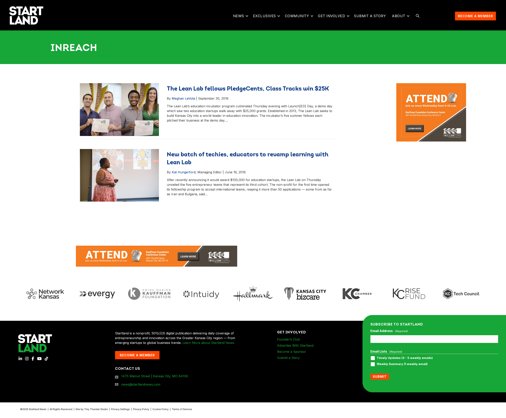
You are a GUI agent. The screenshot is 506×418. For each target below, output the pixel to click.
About (398, 16)
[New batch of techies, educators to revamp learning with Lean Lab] (119, 175)
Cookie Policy (160, 409)
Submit (380, 376)
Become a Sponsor (291, 352)
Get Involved (331, 16)
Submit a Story (370, 16)
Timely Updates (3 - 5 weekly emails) (405, 358)
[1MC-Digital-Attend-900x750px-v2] (431, 86)
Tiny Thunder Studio (96, 409)
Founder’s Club (288, 339)
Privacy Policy (141, 409)
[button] (247, 16)
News (238, 16)
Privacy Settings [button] (120, 409)
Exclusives (264, 16)
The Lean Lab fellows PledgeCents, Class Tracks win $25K (248, 89)
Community (297, 16)
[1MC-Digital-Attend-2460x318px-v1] (156, 256)
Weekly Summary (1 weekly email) (402, 364)
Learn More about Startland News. (208, 343)
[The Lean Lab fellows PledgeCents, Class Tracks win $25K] (119, 109)
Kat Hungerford (183, 172)
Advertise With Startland (295, 345)
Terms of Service (182, 409)
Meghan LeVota (183, 98)
